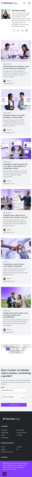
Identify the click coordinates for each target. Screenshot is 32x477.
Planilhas (3, 449)
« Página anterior (9, 346)
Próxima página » (16, 352)
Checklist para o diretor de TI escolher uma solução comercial (15, 216)
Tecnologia (19, 435)
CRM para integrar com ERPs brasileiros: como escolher (14, 116)
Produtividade (4, 437)
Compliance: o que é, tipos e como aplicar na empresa (13, 265)
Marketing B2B (7, 162)
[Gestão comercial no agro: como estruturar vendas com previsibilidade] (16, 297)
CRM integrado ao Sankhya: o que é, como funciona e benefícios (16, 67)
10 (17, 349)
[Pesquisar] (29, 3)
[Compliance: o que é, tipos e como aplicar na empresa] (16, 248)
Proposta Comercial (22, 432)
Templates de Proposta (7, 452)
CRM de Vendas (7, 64)
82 (24, 349)
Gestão (5, 261)
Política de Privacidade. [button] (9, 469)
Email (3, 387)
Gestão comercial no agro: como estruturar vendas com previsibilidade (15, 315)
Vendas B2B (6, 310)
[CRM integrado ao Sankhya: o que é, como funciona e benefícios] (16, 50)
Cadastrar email (14, 404)
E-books (3, 447)
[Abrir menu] (24, 3)
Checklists (19, 447)
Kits (18, 449)
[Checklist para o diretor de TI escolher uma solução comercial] (16, 199)
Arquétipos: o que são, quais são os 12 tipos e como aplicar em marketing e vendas (15, 166)
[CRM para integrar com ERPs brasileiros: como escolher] (16, 99)
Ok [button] (4, 474)
